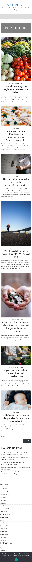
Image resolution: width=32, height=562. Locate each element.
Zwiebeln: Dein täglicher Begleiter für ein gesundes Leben (16, 89)
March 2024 (4, 523)
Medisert (16, 5)
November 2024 (5, 514)
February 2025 (4, 509)
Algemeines (3, 548)
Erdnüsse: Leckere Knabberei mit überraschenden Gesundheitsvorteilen (16, 136)
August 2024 (4, 517)
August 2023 (4, 534)
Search (3, 436)
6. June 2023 (12, 83)
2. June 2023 (12, 367)
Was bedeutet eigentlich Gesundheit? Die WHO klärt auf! (16, 253)
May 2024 (3, 520)
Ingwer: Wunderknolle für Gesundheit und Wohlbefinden (16, 373)
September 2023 (5, 531)
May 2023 (3, 540)
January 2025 (4, 511)
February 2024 (4, 526)
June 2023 (3, 537)
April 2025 (3, 503)
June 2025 (3, 500)
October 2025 (4, 494)
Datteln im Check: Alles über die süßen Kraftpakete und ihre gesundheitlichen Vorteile (16, 327)
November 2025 (5, 492)
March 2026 (3, 489)
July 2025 (2, 497)
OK (16, 559)
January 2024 (4, 528)
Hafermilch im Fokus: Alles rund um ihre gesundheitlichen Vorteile (16, 182)
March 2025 (3, 506)
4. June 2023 (12, 248)
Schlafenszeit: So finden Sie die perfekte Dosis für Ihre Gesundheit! (16, 418)
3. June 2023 (12, 319)
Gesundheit (19, 83)
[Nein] (30, 557)
